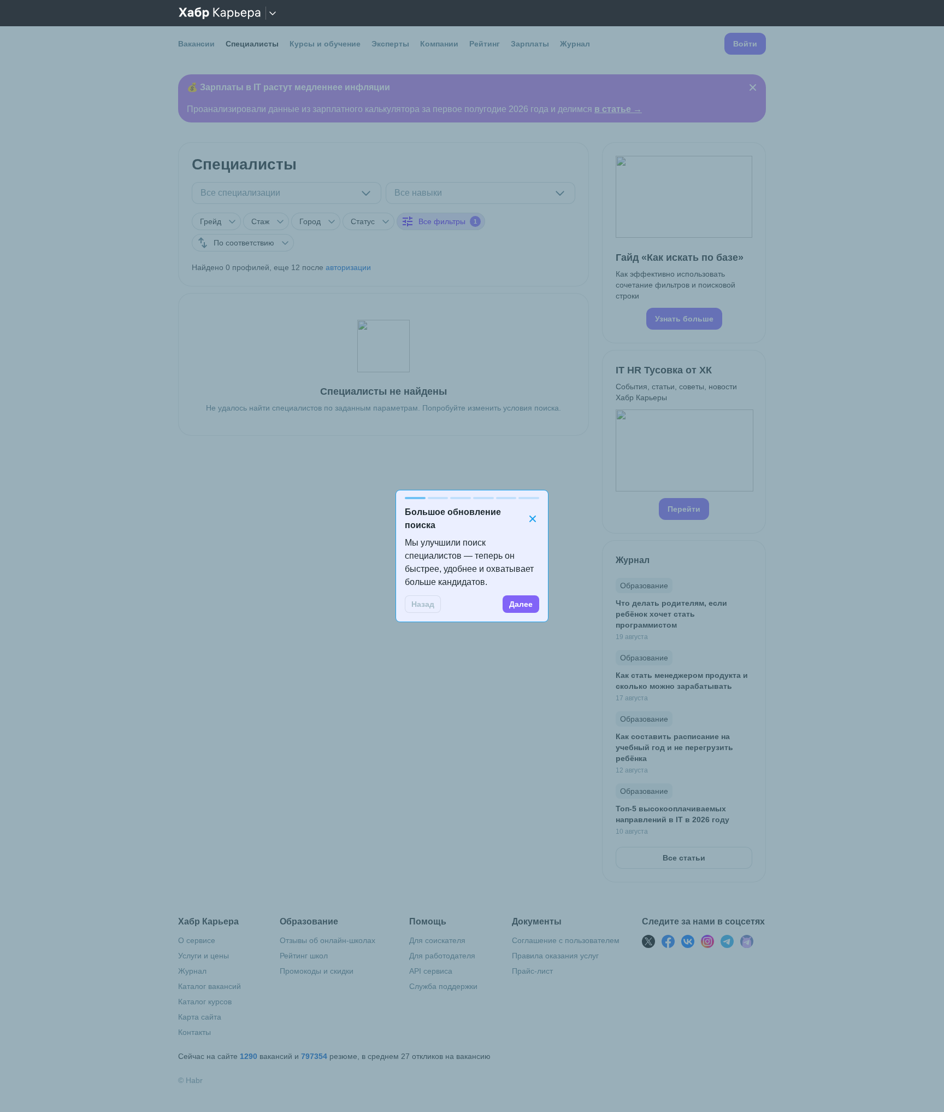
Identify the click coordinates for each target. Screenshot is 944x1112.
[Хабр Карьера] (219, 13)
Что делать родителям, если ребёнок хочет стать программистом (671, 614)
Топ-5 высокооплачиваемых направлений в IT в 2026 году (672, 814)
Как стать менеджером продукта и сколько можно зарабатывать (682, 680)
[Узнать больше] (684, 243)
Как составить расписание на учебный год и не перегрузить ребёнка (674, 747)
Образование (644, 585)
